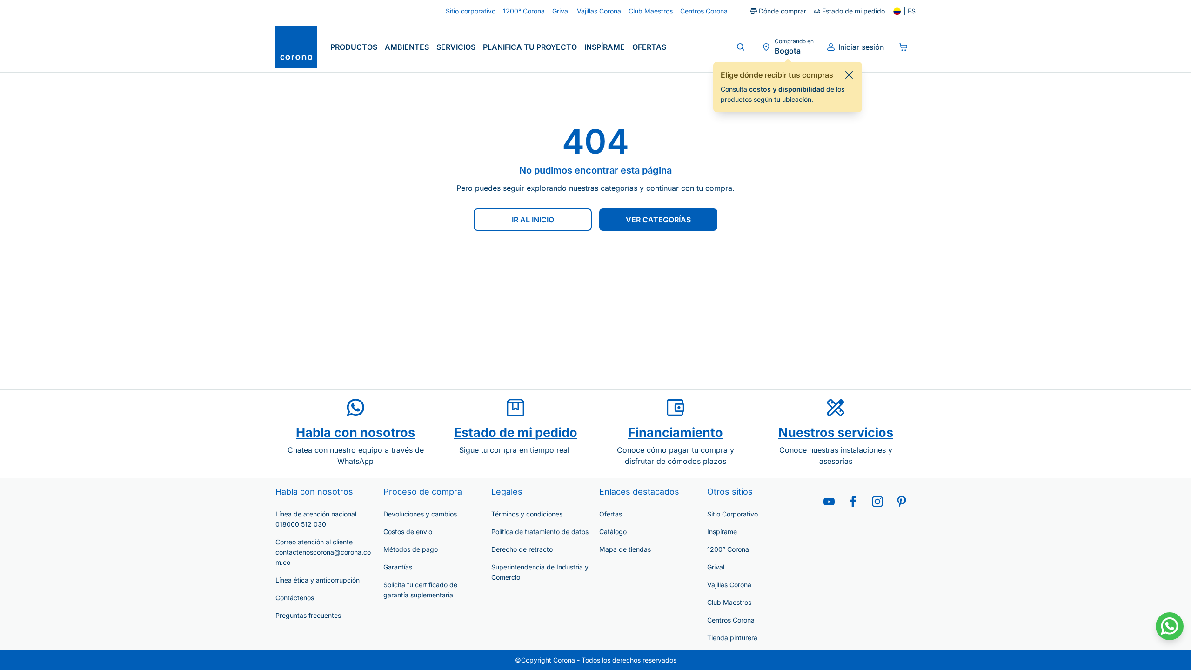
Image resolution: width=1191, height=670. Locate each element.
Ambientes (407, 47)
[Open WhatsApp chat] (1170, 626)
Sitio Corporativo (732, 514)
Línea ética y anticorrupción (317, 580)
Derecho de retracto (522, 549)
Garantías (397, 567)
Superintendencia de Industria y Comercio (540, 572)
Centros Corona (731, 620)
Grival (715, 567)
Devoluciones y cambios (420, 514)
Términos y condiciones (526, 514)
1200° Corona (728, 549)
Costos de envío (407, 532)
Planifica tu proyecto (530, 47)
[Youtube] (829, 501)
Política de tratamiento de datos (540, 532)
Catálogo (613, 532)
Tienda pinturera (732, 638)
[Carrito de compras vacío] (903, 47)
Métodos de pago (410, 549)
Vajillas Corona (729, 585)
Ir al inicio (533, 219)
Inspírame (604, 47)
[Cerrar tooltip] (849, 74)
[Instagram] (877, 501)
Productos (353, 47)
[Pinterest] (901, 501)
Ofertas (649, 47)
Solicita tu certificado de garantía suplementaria (420, 590)
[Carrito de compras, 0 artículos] (903, 47)
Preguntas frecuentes (308, 615)
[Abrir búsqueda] (740, 47)
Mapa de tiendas (625, 549)
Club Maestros (729, 602)
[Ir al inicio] (296, 47)
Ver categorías (658, 219)
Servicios (455, 47)
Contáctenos (294, 598)
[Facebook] (853, 501)
